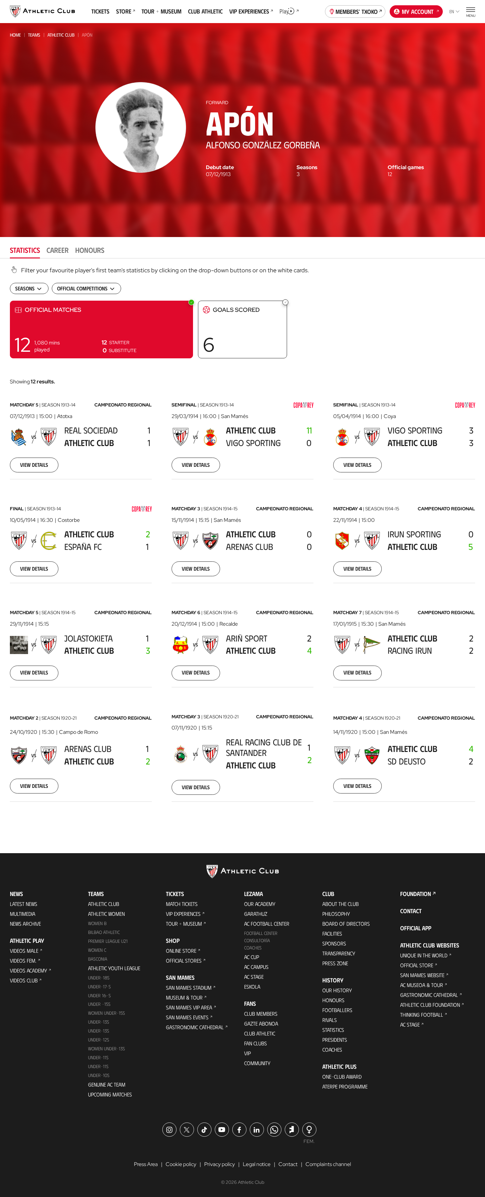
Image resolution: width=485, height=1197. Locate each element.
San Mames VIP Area (189, 1007)
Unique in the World (423, 955)
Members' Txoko (357, 11)
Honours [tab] (89, 249)
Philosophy (336, 914)
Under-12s (98, 1039)
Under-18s (99, 977)
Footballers (337, 1010)
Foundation (415, 893)
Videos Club (24, 980)
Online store (181, 950)
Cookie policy (181, 1164)
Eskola (252, 986)
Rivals (329, 1020)
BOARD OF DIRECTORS (346, 923)
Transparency (338, 953)
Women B (97, 923)
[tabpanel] (242, 542)
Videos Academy (28, 970)
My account (418, 11)
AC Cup (251, 957)
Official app (415, 928)
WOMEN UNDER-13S (106, 1048)
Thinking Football (421, 1014)
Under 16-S (99, 995)
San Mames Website (422, 975)
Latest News (23, 904)
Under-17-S (99, 986)
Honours (333, 1000)
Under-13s (98, 1022)
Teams (34, 35)
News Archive (25, 923)
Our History (337, 990)
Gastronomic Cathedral (195, 1027)
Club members (260, 1013)
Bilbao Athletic (104, 932)
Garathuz (255, 914)
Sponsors (334, 943)
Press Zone (335, 963)
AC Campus (256, 967)
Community (257, 1063)
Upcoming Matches (110, 1094)
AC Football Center (266, 923)
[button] (101, 329)
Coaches (253, 947)
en (451, 11)
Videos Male (24, 950)
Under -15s (99, 1004)
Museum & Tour (184, 997)
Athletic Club (61, 35)
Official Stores (184, 960)
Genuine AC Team (106, 1084)
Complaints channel (328, 1164)
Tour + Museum (184, 923)
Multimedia (22, 914)
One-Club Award (342, 1076)
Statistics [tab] (25, 249)
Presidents (334, 1039)
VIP (247, 1053)
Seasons (307, 167)
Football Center (260, 933)
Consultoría (257, 940)
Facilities (332, 933)
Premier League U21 (108, 941)
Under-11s (98, 1066)
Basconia (97, 959)
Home (15, 35)
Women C (97, 950)
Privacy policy (219, 1164)
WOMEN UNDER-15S (106, 1013)
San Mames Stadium (188, 987)
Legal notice (257, 1164)
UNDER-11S (98, 1057)
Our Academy (259, 904)
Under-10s (99, 1075)
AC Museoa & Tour (421, 985)
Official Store (416, 965)
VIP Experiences (183, 914)
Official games (406, 167)
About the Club (340, 904)
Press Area (146, 1164)
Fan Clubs (255, 1043)
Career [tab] (58, 249)
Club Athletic (259, 1033)
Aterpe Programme (345, 1086)
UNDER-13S (98, 1030)
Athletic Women (106, 914)
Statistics (333, 1030)
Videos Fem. (23, 960)
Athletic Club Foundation (430, 1005)
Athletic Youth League (114, 968)
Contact (411, 910)
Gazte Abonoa (261, 1023)
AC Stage (254, 976)
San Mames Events (187, 1017)
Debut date (220, 167)
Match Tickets (182, 904)
